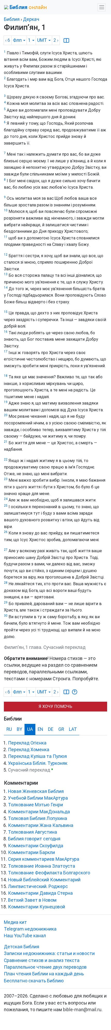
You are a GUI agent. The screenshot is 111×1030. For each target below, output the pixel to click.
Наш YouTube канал (25, 935)
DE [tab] (50, 729)
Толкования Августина (32, 832)
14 (5, 287)
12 (5, 254)
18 (5, 376)
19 (5, 402)
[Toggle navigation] (102, 7)
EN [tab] (40, 729)
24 (5, 499)
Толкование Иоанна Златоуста (41, 866)
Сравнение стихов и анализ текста (42, 960)
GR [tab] (61, 729)
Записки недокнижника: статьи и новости (49, 953)
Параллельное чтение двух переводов (45, 967)
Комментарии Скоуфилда (35, 845)
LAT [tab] (73, 729)
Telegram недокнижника (30, 929)
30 (5, 615)
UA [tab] (30, 729)
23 (5, 479)
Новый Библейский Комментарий (44, 879)
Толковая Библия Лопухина (37, 818)
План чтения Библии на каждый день (44, 973)
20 (5, 415)
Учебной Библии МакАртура (38, 798)
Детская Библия (21, 946)
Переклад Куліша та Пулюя (37, 756)
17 (5, 351)
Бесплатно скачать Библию (34, 980)
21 (5, 441)
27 (5, 549)
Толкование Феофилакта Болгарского (49, 872)
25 (5, 505)
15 (5, 312)
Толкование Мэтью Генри (35, 804)
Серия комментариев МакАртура (43, 859)
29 (5, 602)
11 (5, 237)
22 (5, 459)
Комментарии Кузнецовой (36, 906)
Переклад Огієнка (27, 743)
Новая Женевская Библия (36, 791)
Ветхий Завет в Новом (32, 900)
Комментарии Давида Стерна (40, 893)
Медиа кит (15, 922)
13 (5, 274)
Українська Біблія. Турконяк (37, 763)
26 (5, 532)
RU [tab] (9, 729)
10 (5, 210)
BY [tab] (19, 729)
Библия (12, 19)
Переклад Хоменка (28, 749)
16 (5, 331)
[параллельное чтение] (66, 40)
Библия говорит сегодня (34, 838)
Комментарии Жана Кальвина (40, 825)
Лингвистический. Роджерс (38, 886)
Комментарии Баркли (31, 852)
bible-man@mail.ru (82, 1009)
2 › (55, 40)
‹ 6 (7, 40)
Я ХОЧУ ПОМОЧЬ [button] (55, 706)
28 (5, 582)
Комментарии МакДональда (39, 811)
